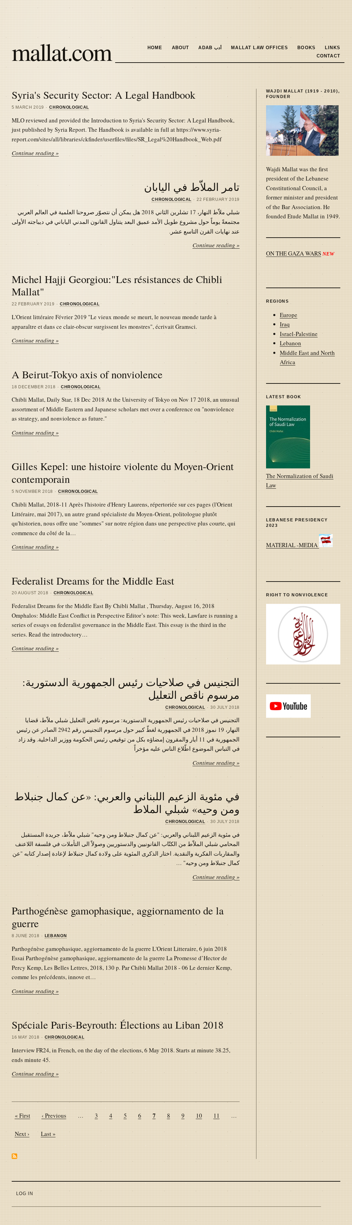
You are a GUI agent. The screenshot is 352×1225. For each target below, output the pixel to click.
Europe (288, 315)
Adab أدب (210, 47)
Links (332, 47)
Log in (24, 1193)
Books (306, 47)
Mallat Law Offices (259, 47)
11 (216, 1115)
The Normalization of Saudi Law (299, 480)
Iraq (285, 324)
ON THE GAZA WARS (293, 253)
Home (155, 47)
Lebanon (56, 935)
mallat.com (61, 51)
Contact (328, 55)
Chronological (69, 107)
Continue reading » (35, 153)
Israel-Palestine (299, 334)
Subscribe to (14, 1156)
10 (199, 1115)
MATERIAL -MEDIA (292, 545)
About (180, 47)
